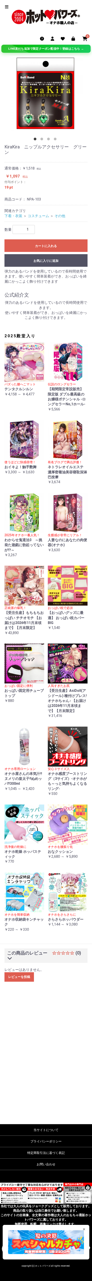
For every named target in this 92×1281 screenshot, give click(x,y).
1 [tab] (36, 140)
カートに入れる (46, 246)
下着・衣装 (13, 216)
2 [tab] (42, 140)
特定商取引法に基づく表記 (46, 1153)
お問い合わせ (46, 1164)
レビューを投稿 (19, 977)
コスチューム (38, 216)
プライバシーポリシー (46, 1141)
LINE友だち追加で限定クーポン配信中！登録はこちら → (46, 48)
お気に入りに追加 (46, 260)
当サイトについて (46, 1130)
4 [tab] (56, 140)
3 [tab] (49, 140)
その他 (59, 216)
